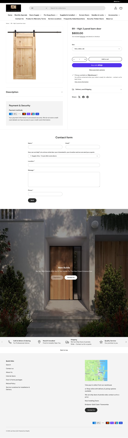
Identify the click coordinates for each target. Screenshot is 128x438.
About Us (9, 372)
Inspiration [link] (57, 277)
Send (32, 200)
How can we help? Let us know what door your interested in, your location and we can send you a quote (61, 152)
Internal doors (11, 376)
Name (30, 143)
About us (109, 19)
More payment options (97, 70)
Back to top (64, 350)
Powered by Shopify (24, 431)
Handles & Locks (98, 15)
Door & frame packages (14, 380)
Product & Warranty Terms (36, 19)
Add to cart (105, 59)
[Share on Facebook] (83, 97)
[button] (121, 8)
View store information (81, 82)
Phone (30, 190)
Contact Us (19, 19)
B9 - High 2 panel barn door (18, 23)
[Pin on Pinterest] (87, 97)
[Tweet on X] (79, 97)
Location (31, 161)
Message (30, 170)
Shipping (82, 36)
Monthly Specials (21, 15)
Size (73, 44)
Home (10, 15)
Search (8, 365)
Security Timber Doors (95, 19)
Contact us (9, 368)
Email (67, 143)
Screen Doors (84, 15)
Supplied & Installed (67, 15)
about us (116, 1)
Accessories (113, 15)
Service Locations (54, 19)
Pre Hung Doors (49, 15)
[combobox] (67, 8)
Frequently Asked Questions (74, 19)
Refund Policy (10, 383)
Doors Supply (34, 15)
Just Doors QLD (14, 431)
